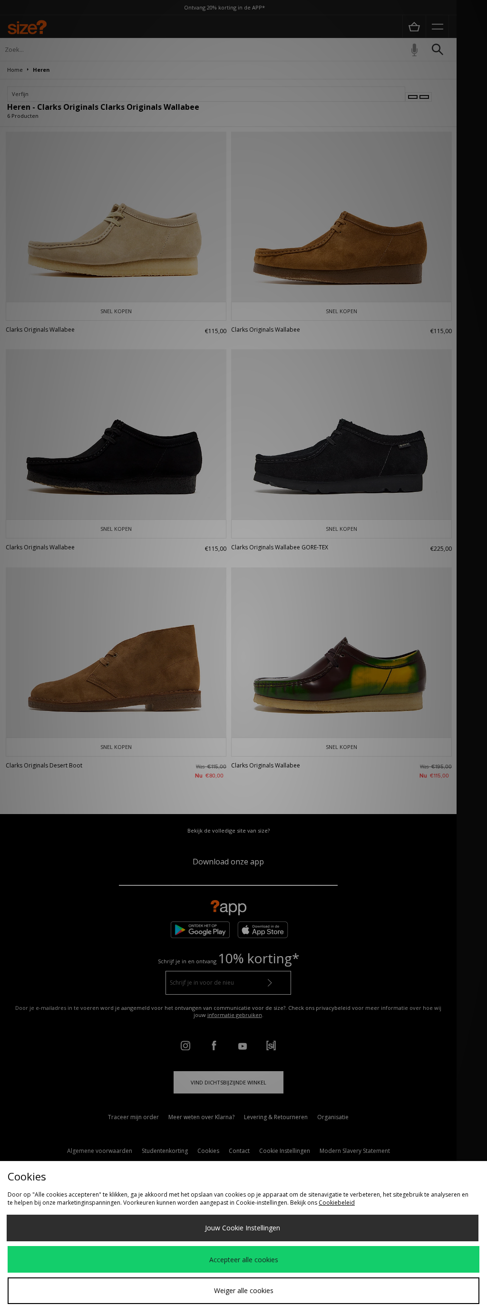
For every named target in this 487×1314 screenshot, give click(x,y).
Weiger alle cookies (243, 1290)
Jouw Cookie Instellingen (242, 1227)
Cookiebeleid (337, 1203)
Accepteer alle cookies (243, 1259)
